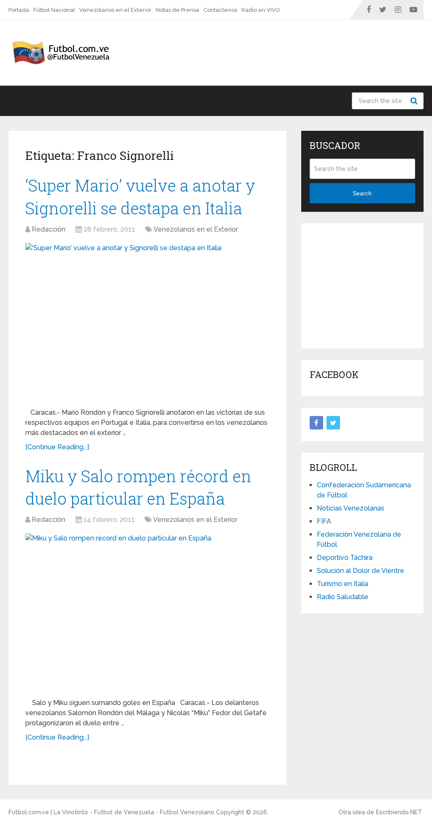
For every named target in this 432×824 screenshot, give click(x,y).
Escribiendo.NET (399, 812)
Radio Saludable (342, 597)
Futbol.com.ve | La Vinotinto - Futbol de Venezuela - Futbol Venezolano (111, 812)
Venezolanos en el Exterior (115, 10)
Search (415, 100)
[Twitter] (333, 423)
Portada (18, 10)
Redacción (48, 229)
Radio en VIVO (260, 10)
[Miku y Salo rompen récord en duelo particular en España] (147, 612)
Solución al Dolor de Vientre (360, 571)
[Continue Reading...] (57, 447)
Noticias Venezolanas (350, 508)
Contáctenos (220, 10)
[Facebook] (316, 423)
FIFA (324, 521)
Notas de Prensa (177, 10)
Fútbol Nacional (54, 10)
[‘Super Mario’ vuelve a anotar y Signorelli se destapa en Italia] (147, 322)
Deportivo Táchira (345, 558)
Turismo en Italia (342, 584)
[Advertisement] (371, 284)
